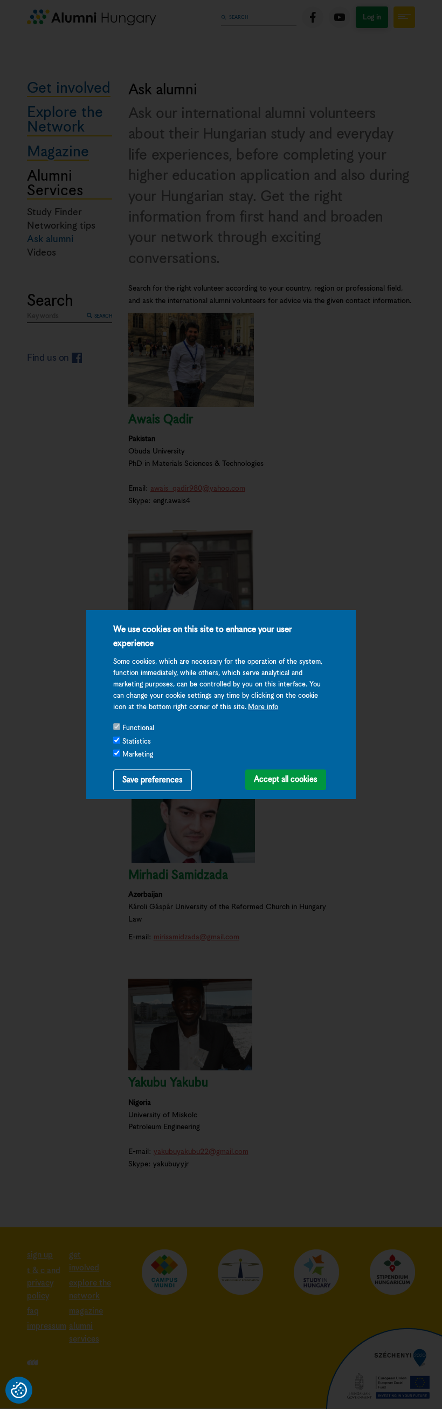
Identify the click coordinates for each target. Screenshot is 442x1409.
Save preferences (152, 780)
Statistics (136, 742)
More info (263, 707)
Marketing (137, 755)
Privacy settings (18, 1390)
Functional (138, 728)
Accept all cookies (285, 779)
